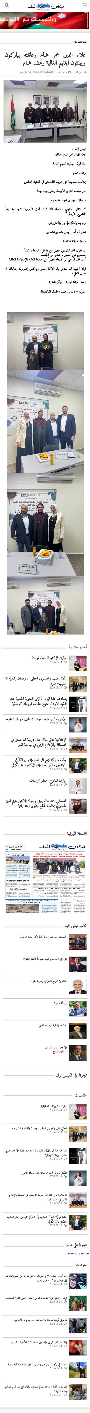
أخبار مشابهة (78, 647)
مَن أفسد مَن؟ (60, 1003)
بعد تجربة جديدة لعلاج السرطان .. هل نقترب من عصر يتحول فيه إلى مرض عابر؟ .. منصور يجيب (36, 1278)
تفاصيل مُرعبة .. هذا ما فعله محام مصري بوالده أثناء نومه (40, 1320)
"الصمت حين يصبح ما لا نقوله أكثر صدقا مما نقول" (43, 936)
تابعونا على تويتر (76, 1245)
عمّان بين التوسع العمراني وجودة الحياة (49, 981)
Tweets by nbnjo (77, 1253)
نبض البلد (78, 72)
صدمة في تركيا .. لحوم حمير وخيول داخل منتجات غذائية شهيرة (37, 1364)
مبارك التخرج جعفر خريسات (48, 780)
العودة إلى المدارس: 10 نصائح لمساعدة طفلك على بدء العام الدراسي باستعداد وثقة (35, 1389)
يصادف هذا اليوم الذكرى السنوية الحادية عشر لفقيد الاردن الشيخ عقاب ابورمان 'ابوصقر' (38, 701)
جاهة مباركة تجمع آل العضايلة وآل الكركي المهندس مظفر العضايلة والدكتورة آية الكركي (39, 763)
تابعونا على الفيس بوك (71, 1075)
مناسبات (62, 72)
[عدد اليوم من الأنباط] (45, 914)
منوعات (81, 1265)
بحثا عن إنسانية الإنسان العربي (53, 1025)
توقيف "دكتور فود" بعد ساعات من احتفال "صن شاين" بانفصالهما (36, 1298)
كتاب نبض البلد (75, 926)
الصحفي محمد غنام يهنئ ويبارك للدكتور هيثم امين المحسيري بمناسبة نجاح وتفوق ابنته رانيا (36, 803)
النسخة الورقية (77, 834)
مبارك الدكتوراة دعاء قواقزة (49, 658)
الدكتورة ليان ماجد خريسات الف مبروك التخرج (36, 719)
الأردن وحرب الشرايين (56, 1047)
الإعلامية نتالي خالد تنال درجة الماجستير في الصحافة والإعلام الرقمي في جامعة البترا (39, 742)
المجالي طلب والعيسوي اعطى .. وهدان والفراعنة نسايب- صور (36, 681)
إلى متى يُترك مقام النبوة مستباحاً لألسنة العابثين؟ (45, 958)
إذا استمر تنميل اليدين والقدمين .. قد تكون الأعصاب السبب (39, 1342)
